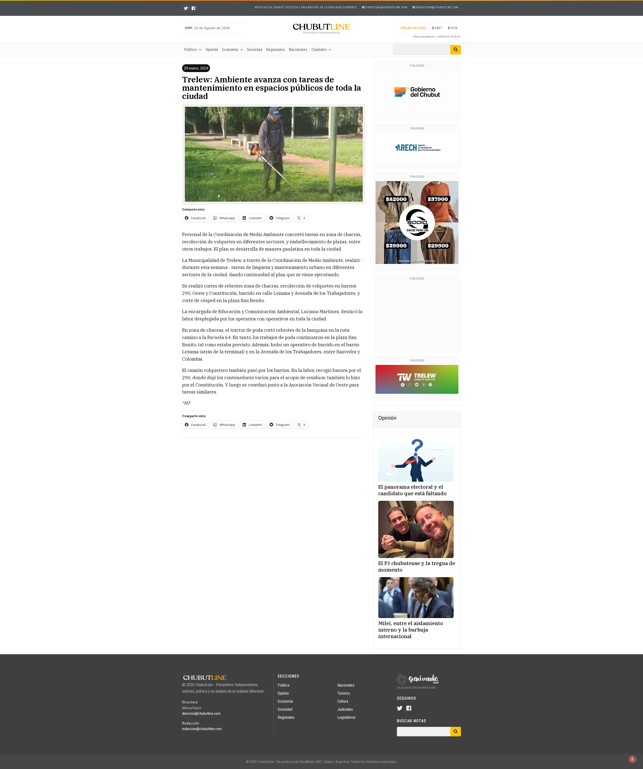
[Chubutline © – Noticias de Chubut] (321, 30)
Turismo (343, 693)
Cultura (342, 701)
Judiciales (345, 709)
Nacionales (298, 49)
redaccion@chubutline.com (436, 7)
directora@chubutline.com (386, 7)
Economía (285, 701)
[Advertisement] (273, 477)
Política (283, 685)
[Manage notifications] (632, 759)
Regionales (275, 49)
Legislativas (346, 717)
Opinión (211, 49)
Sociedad (254, 49)
